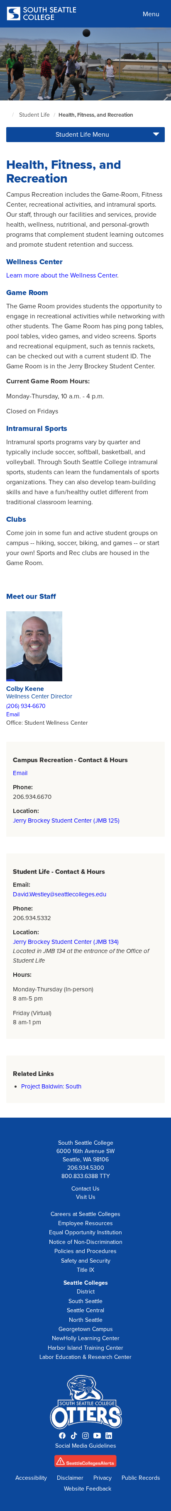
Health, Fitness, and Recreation (96, 115)
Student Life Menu (82, 134)
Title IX (85, 1269)
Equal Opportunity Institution (85, 1232)
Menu (151, 14)
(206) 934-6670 (26, 706)
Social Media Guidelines (85, 1445)
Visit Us (85, 1197)
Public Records (141, 1477)
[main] (85, 573)
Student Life (34, 114)
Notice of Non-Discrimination (85, 1242)
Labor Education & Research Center (85, 1357)
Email (13, 714)
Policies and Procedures (85, 1251)
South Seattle (85, 1301)
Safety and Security (85, 1260)
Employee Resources (85, 1223)
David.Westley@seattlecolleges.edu (59, 894)
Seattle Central (85, 1310)
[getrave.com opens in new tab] (85, 1463)
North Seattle (86, 1319)
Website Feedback (87, 1488)
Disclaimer (70, 1477)
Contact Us (85, 1188)
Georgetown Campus (86, 1329)
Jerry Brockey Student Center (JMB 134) (66, 942)
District (86, 1291)
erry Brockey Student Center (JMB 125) (68, 820)
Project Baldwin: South (51, 1086)
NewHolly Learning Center (86, 1338)
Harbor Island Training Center (85, 1347)
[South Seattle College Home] (41, 14)
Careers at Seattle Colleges (85, 1214)
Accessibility (31, 1477)
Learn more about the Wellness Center (61, 275)
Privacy (102, 1477)
